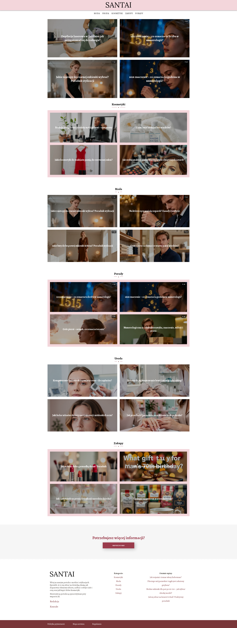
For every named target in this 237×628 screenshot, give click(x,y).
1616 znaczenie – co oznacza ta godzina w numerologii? (154, 79)
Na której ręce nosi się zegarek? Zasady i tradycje (154, 211)
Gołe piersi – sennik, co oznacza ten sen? (84, 329)
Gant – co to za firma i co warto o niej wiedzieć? (154, 245)
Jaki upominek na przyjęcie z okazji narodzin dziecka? (83, 498)
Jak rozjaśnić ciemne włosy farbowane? (166, 577)
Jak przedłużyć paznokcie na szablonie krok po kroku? (154, 415)
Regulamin (96, 624)
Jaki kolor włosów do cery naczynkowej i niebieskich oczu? (82, 415)
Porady (139, 13)
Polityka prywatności (56, 624)
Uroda (105, 13)
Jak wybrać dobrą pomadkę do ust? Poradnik (84, 466)
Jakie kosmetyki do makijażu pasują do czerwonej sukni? (84, 159)
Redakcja (54, 601)
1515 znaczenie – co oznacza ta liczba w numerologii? (155, 38)
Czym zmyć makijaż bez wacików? (153, 127)
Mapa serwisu (78, 624)
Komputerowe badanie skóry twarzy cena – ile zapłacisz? (82, 380)
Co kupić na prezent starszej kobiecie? (153, 498)
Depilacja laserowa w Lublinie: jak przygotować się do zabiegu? (82, 38)
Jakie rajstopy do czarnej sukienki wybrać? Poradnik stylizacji (82, 79)
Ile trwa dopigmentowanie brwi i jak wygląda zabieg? (154, 380)
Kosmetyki (117, 13)
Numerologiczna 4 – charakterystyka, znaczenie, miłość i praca (153, 329)
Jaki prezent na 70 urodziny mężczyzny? (153, 466)
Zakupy (129, 13)
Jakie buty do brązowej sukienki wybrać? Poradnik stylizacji (82, 245)
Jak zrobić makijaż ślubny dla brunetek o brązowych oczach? (153, 159)
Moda (97, 13)
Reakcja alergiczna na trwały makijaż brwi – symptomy (83, 127)
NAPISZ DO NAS (118, 545)
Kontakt (54, 606)
